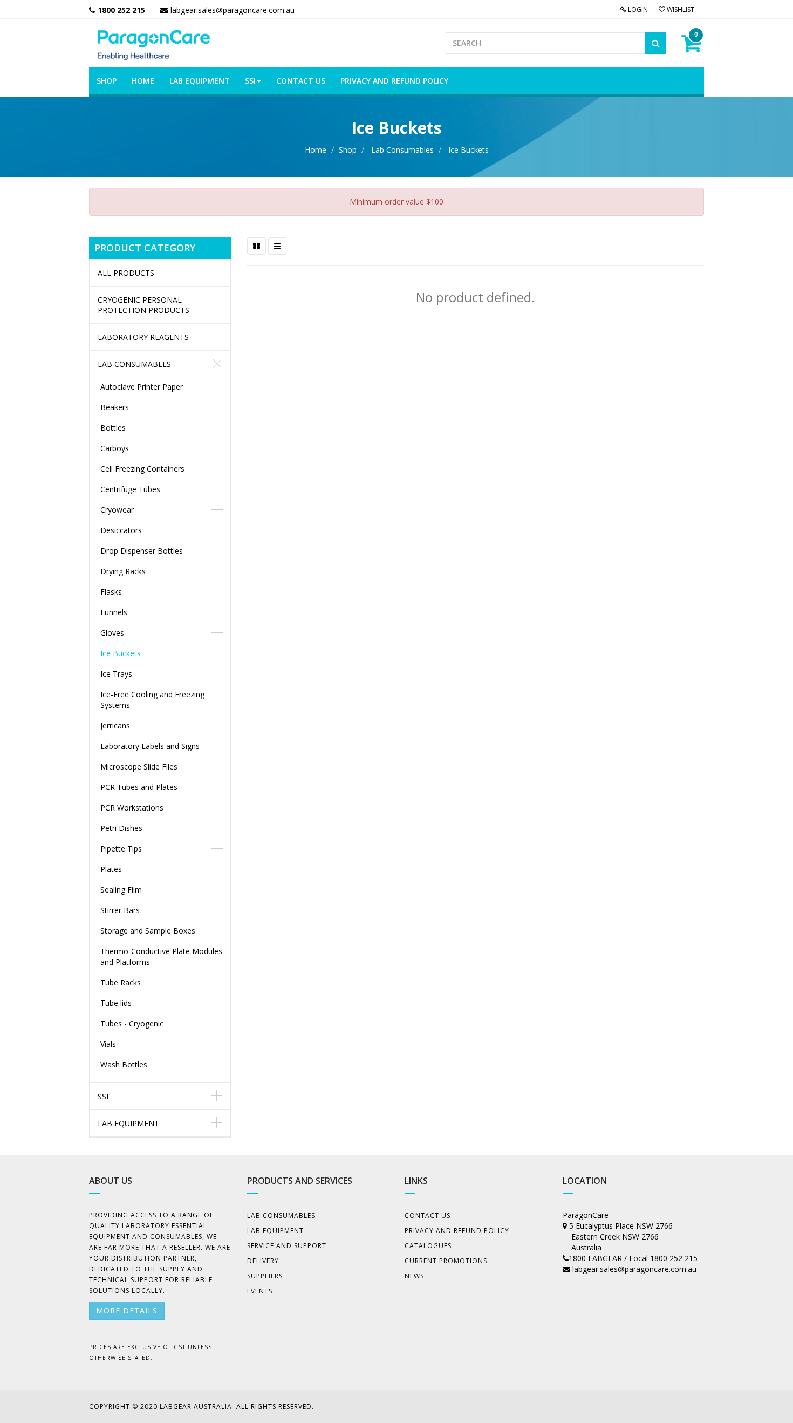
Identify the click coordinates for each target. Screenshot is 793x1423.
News (414, 1276)
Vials (108, 1044)
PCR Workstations (131, 807)
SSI (103, 1096)
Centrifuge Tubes (130, 489)
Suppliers (265, 1276)
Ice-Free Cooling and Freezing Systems (152, 699)
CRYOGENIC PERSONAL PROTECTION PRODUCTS (143, 305)
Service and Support (286, 1245)
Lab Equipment (128, 1123)
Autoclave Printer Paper (141, 387)
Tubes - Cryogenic (131, 1023)
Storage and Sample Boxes (147, 930)
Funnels (113, 612)
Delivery (263, 1260)
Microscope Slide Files (138, 766)
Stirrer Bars (120, 910)
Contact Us (427, 1215)
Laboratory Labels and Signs (150, 746)
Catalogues (428, 1245)
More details (127, 1310)
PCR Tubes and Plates (138, 787)
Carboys (114, 448)
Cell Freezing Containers (142, 469)
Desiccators (121, 530)
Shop (348, 150)
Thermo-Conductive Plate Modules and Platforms (161, 956)
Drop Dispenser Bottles (141, 551)
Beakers (114, 407)
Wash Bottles (123, 1064)
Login (637, 9)
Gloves (112, 633)
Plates (111, 869)
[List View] (277, 246)
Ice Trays (116, 674)
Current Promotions (446, 1260)
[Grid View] (256, 246)
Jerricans (115, 725)
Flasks (111, 592)
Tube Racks (120, 982)
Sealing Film (121, 889)
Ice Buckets (468, 150)
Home (315, 150)
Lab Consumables (402, 150)
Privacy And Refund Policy (457, 1230)
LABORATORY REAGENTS (143, 337)
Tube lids (116, 1003)
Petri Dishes (121, 828)
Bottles (113, 428)
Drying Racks (123, 571)
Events (259, 1291)
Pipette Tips (121, 848)
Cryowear (117, 510)
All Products (126, 273)
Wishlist (679, 9)
